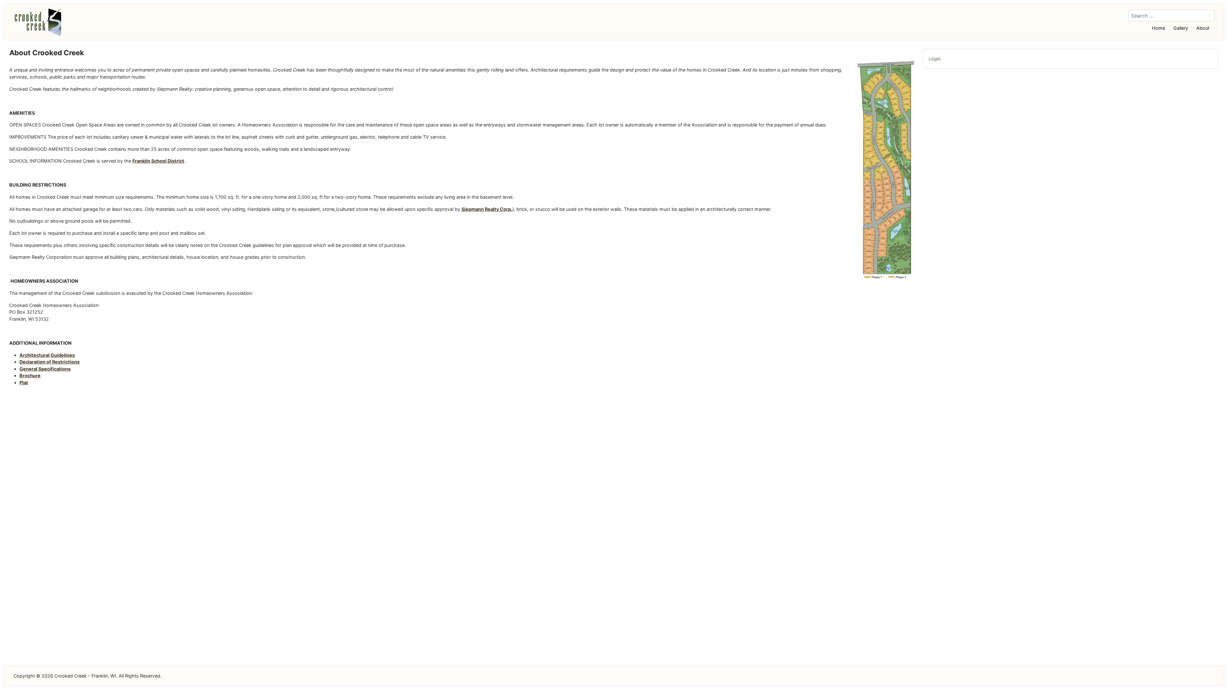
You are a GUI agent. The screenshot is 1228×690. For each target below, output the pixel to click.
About (1202, 28)
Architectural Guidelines (47, 355)
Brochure (30, 375)
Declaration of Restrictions (50, 361)
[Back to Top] (1214, 676)
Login (935, 58)
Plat (24, 382)
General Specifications (45, 369)
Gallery (1180, 28)
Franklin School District (158, 161)
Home (1158, 28)
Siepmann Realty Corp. (486, 209)
